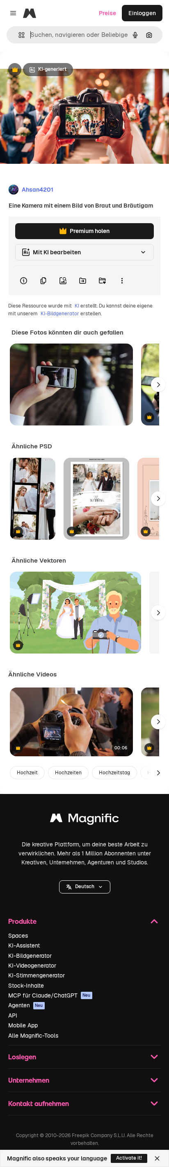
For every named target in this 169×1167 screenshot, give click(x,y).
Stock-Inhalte (26, 985)
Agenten (25, 1005)
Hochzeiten (68, 772)
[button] (84, 886)
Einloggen (142, 13)
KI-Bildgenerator (60, 313)
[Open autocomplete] (18, 35)
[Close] (157, 1158)
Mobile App (23, 1025)
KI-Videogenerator (32, 965)
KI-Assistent (24, 945)
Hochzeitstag (114, 772)
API (12, 1015)
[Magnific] (84, 820)
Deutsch (84, 886)
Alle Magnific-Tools (33, 1035)
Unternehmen (28, 1080)
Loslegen (22, 1056)
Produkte (22, 921)
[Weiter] (158, 384)
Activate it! (129, 1158)
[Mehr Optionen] (122, 280)
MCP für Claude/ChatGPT (49, 995)
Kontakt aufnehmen (38, 1103)
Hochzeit (27, 772)
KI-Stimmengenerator (36, 975)
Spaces (18, 935)
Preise (107, 13)
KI (77, 306)
